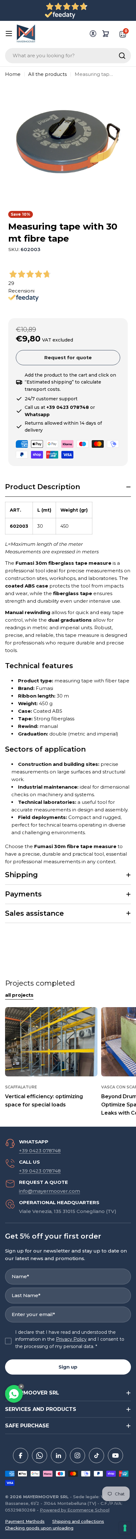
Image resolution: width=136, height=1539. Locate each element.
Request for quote (68, 357)
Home (13, 74)
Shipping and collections (78, 1521)
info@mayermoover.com (49, 1191)
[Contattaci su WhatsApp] (14, 1394)
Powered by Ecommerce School (74, 1509)
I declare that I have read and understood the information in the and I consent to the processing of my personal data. (69, 1339)
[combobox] (68, 55)
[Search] (122, 55)
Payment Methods (25, 1521)
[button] (68, 487)
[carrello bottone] (105, 33)
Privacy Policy (71, 1339)
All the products (47, 74)
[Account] (93, 33)
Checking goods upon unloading (39, 1527)
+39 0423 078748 (40, 1151)
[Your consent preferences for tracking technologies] (125, 1528)
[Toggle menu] (9, 33)
